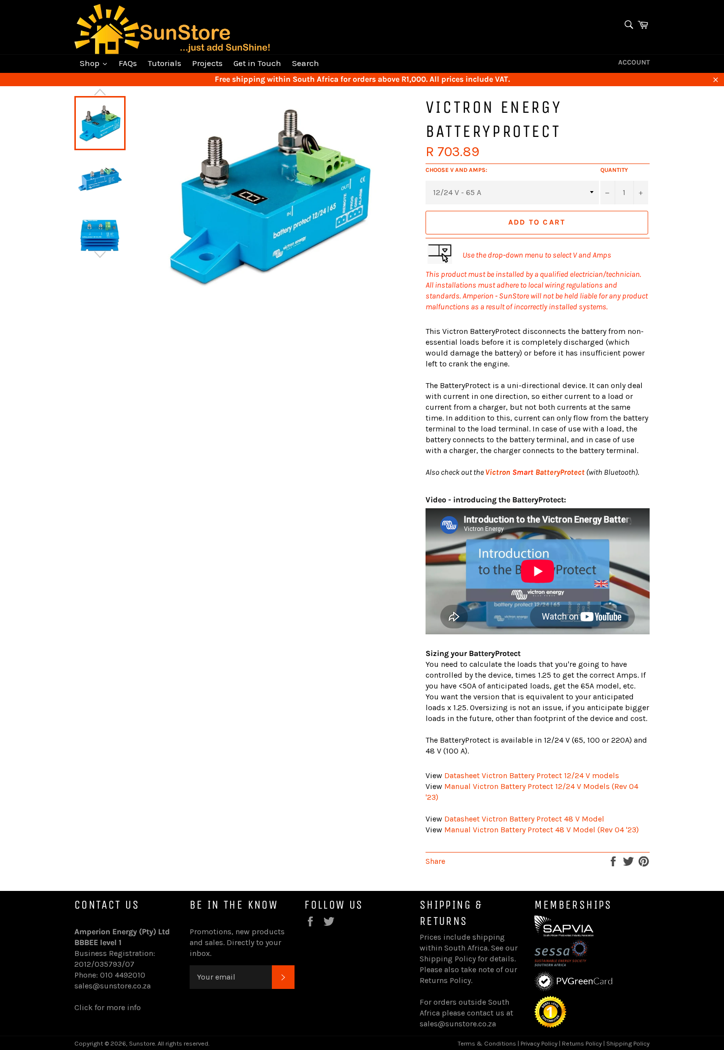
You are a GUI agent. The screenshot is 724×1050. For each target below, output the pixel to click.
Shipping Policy (448, 958)
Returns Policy (445, 980)
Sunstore (142, 1043)
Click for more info (107, 1007)
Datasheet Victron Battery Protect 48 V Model (524, 818)
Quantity (614, 169)
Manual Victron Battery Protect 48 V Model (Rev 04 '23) (541, 829)
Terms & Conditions (487, 1043)
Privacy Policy (539, 1043)
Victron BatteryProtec (533, 472)
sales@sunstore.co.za (112, 985)
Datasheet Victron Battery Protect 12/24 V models (531, 775)
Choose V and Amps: (456, 169)
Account (634, 62)
